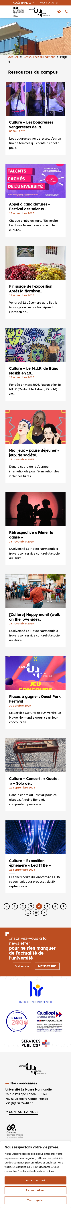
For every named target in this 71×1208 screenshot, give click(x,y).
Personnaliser (35, 1190)
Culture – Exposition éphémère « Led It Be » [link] (30, 862)
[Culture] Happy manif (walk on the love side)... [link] (34, 616)
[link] (66, 21)
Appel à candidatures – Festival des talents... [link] (29, 205)
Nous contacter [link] (49, 2)
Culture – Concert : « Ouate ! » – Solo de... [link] (34, 780)
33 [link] (36, 912)
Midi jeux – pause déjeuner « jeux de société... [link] (34, 451)
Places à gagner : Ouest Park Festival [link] (35, 697)
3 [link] (31, 906)
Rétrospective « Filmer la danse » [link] (31, 533)
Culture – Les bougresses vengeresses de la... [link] (31, 123)
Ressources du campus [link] (39, 57)
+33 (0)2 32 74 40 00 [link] (19, 1103)
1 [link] (14, 906)
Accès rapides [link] (22, 2)
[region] (35, 1174)
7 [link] (63, 906)
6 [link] (55, 906)
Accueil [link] (13, 57)
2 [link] (23, 906)
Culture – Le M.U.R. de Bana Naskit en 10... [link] (33, 369)
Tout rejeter (35, 1200)
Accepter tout (35, 1180)
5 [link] (47, 906)
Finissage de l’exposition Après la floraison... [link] (30, 287)
